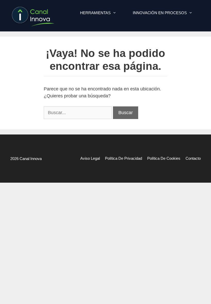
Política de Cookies (163, 158)
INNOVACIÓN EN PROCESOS (160, 13)
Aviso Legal (90, 158)
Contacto (193, 158)
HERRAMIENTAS (95, 13)
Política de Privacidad (123, 158)
